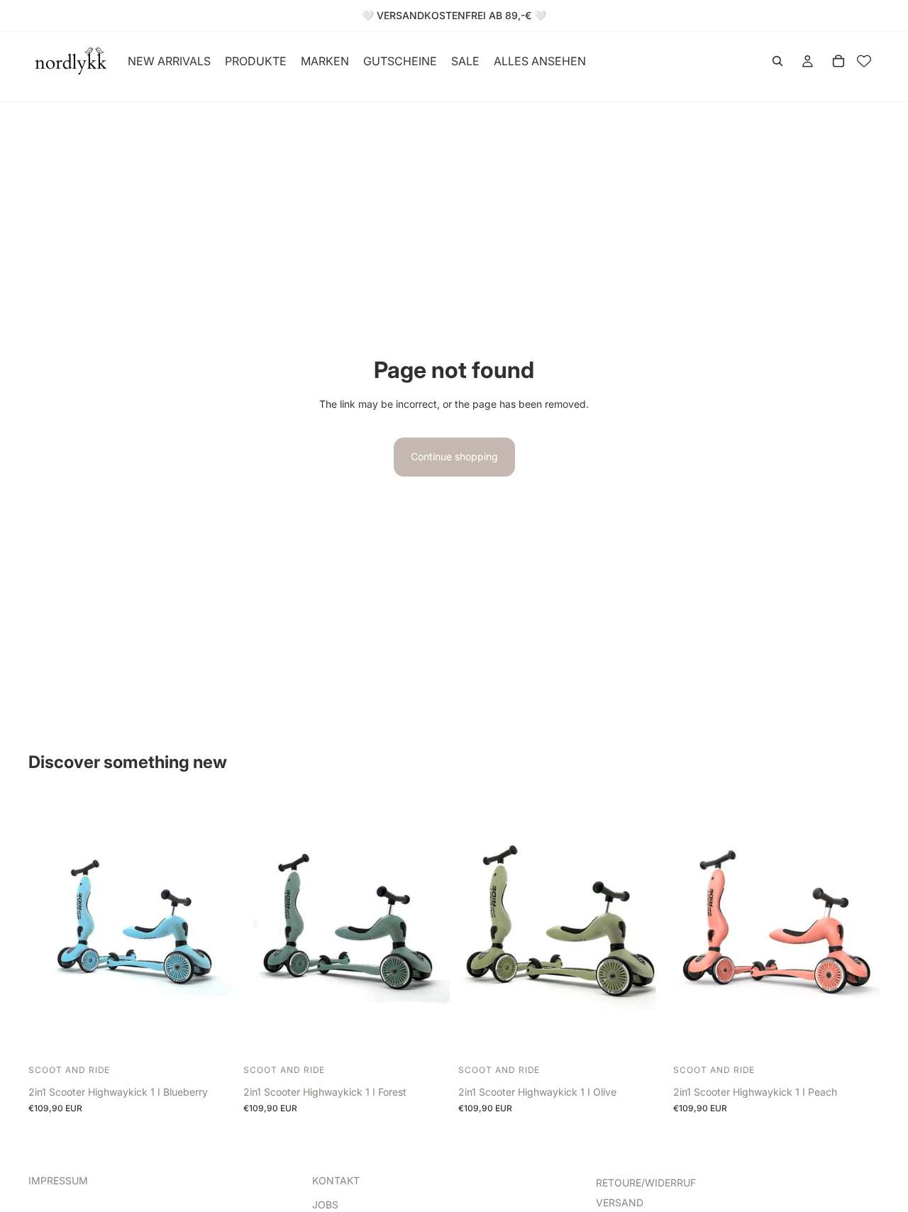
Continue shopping (454, 456)
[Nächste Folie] (213, 928)
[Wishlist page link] (864, 61)
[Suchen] (777, 61)
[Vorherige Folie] (49, 928)
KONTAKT (336, 1180)
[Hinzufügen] (213, 1038)
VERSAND (619, 1202)
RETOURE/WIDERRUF (646, 1183)
